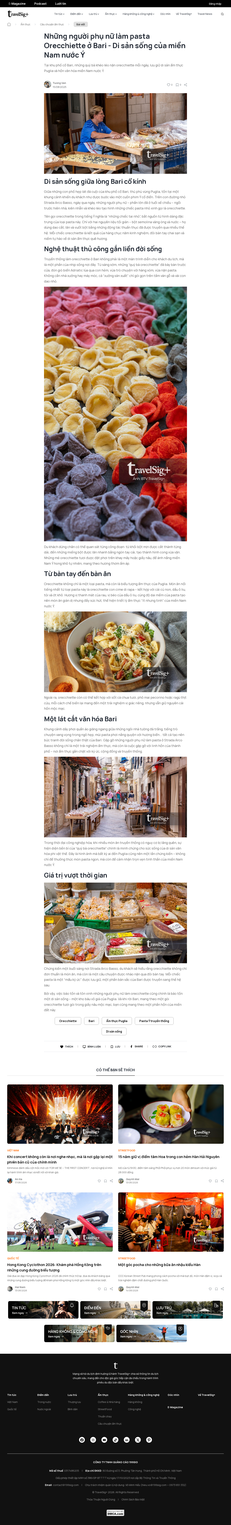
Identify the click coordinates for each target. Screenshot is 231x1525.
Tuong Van (59, 83)
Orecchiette (68, 1021)
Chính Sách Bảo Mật (133, 1499)
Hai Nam (20, 1287)
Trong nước (44, 1402)
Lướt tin (60, 4)
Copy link (164, 1046)
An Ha (18, 1179)
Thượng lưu (74, 1402)
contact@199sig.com (66, 1485)
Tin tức (58, 14)
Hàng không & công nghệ (137, 14)
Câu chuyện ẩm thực (52, 24)
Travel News (204, 14)
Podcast (40, 4)
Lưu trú (93, 14)
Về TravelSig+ (184, 14)
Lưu (117, 1046)
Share (139, 1046)
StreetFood (126, 1150)
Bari (91, 1021)
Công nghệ (134, 1409)
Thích (69, 1046)
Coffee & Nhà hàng (109, 1402)
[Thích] (168, 85)
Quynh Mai (132, 1179)
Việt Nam (13, 1150)
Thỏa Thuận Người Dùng (100, 1499)
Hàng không (135, 1402)
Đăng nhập (215, 3)
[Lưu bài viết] (177, 85)
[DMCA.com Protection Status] (115, 1512)
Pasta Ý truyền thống (154, 1021)
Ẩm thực (110, 14)
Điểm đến (75, 14)
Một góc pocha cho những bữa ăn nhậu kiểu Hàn (159, 1264)
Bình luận (94, 1046)
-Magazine (17, 4)
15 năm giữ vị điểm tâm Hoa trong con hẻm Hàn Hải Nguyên (168, 1156)
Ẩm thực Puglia (116, 1021)
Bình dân (73, 1409)
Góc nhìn (165, 14)
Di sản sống (114, 1031)
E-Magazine (175, 1407)
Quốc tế (13, 1258)
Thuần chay (105, 1416)
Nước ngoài (44, 1409)
